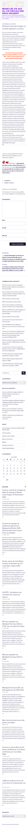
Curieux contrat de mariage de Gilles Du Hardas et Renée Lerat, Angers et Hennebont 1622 (13, 286)
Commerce (7, 180)
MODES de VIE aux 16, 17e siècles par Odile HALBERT (13, 11)
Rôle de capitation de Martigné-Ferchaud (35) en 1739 (12, 657)
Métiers (4, 442)
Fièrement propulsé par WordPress (10, 824)
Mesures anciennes (7, 439)
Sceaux (11, 182)
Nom (4, 220)
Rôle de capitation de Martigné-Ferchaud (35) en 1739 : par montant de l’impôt (13, 624)
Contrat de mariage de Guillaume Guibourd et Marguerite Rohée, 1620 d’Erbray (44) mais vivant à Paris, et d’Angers (13, 402)
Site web (4, 235)
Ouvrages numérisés (7, 445)
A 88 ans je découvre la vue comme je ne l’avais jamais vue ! (13, 326)
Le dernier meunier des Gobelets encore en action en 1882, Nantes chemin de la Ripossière (14, 342)
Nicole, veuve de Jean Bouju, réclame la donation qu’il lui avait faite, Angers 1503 (13, 563)
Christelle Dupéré (7, 363)
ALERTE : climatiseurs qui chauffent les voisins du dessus (12, 594)
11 (7, 468)
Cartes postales (6, 433)
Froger (6, 182)
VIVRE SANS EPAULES (8, 448)
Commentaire (6, 199)
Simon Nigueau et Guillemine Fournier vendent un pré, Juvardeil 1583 (13, 311)
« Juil (7, 479)
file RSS (5, 486)
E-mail (4, 228)
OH (15, 24)
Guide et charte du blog (13, 298)
